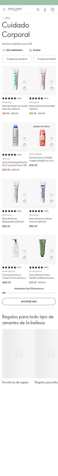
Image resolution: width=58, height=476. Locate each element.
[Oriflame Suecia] (14, 9)
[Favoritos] (24, 82)
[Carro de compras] (53, 9)
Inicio (7, 17)
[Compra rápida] (24, 88)
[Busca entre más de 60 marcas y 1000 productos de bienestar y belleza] (38, 9)
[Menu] (4, 9)
